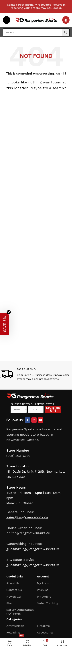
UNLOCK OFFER (48, 337)
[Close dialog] (68, 311)
